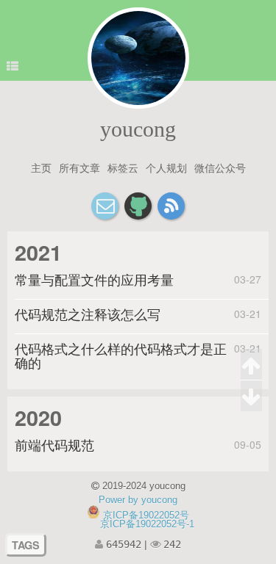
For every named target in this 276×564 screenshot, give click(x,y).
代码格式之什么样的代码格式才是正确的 (121, 356)
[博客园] (171, 206)
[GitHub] (138, 206)
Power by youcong (138, 499)
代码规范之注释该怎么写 (87, 314)
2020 (38, 417)
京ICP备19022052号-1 (147, 523)
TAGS (26, 545)
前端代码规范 (54, 445)
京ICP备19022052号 (146, 515)
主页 (41, 167)
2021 (38, 252)
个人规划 (166, 167)
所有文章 (79, 167)
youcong (138, 129)
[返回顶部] (251, 364)
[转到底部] (251, 395)
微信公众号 (220, 167)
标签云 (122, 167)
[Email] (104, 206)
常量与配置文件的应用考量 (94, 280)
